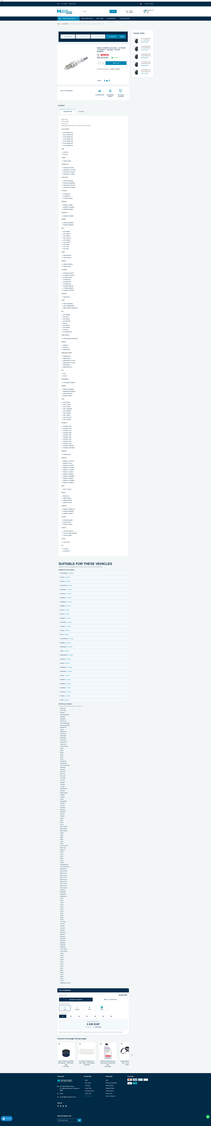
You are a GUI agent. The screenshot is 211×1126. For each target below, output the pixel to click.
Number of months (63, 1013)
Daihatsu (66, 601)
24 (87, 1016)
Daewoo (66, 597)
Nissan (66, 659)
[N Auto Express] (64, 11)
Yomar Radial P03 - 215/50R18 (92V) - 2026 (146, 47)
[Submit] (79, 1120)
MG (65, 651)
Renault (66, 671)
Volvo (65, 696)
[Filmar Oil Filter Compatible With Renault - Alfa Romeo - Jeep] (66, 1051)
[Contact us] (208, 1117)
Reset (122, 36)
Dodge (66, 605)
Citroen (66, 593)
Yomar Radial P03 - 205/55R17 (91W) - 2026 (146, 62)
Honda (66, 618)
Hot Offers (64, 3)
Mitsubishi (67, 655)
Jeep (65, 630)
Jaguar (66, 626)
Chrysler (66, 589)
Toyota (66, 691)
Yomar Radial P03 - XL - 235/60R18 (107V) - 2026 (146, 39)
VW (65, 700)
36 (95, 1016)
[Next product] (132, 1055)
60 (111, 1016)
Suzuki (66, 687)
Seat (65, 675)
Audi (65, 577)
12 (70, 1016)
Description (61, 105)
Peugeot (66, 667)
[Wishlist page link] (2, 1)
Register (151, 3)
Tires (58, 3)
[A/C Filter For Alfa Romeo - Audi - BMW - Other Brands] (87, 1051)
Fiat (65, 610)
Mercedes (66, 646)
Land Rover (67, 638)
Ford (65, 614)
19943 (131, 12)
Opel (65, 663)
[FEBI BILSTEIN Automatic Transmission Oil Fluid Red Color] (107, 1051)
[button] (140, 3)
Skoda (66, 679)
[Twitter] (107, 81)
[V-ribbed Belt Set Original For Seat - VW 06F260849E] (128, 1051)
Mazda (66, 642)
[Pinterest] (109, 81)
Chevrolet (66, 585)
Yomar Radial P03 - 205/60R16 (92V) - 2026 (146, 55)
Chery (65, 581)
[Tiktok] (66, 1106)
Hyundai (66, 622)
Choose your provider (64, 1003)
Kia (65, 634)
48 (103, 1016)
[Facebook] (104, 81)
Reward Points (72, 3)
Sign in (146, 3)
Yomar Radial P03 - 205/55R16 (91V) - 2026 (146, 70)
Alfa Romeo (67, 573)
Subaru (66, 683)
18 (79, 1016)
